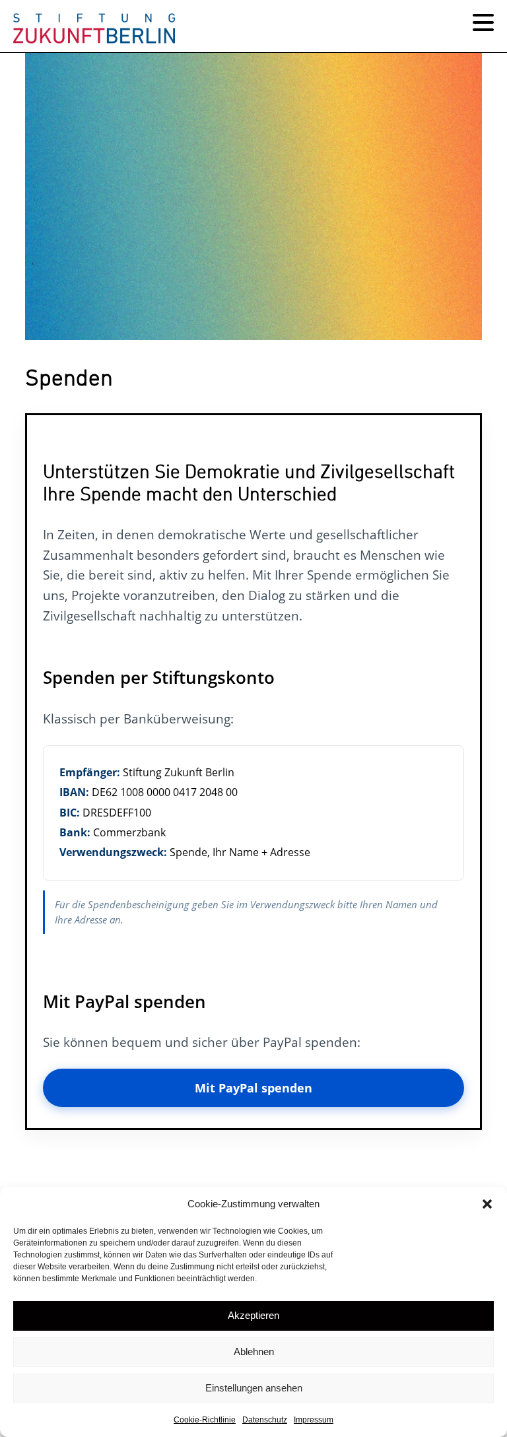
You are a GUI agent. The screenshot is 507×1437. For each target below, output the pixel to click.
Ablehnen (254, 1351)
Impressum (313, 1419)
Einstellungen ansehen (253, 1387)
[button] (487, 1204)
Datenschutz (264, 1419)
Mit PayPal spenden (253, 1088)
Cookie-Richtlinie (205, 1419)
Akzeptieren (253, 1315)
